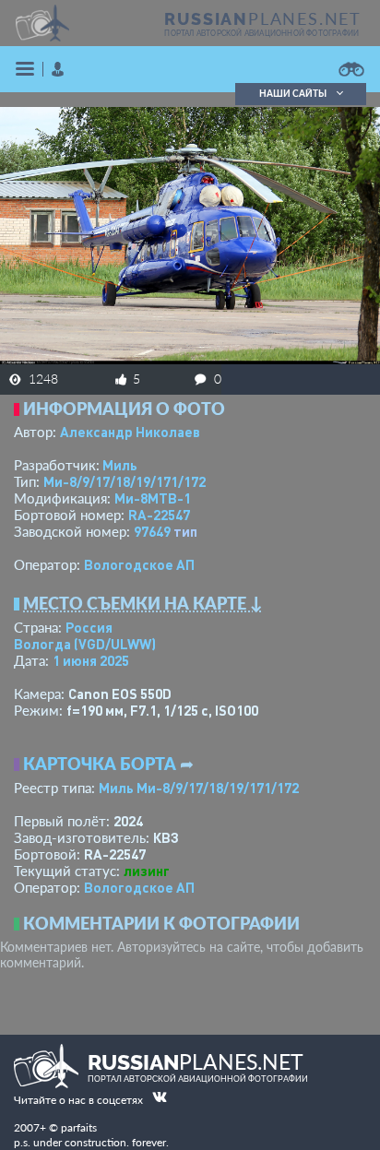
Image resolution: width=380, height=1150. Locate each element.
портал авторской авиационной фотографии (261, 33)
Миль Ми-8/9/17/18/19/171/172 (199, 787)
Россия (89, 627)
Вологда (85, 643)
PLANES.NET (263, 18)
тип (185, 531)
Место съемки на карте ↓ (143, 603)
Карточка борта (99, 763)
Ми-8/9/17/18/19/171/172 (124, 481)
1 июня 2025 (91, 660)
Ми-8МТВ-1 (152, 498)
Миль (119, 464)
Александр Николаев (130, 431)
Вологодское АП (139, 564)
